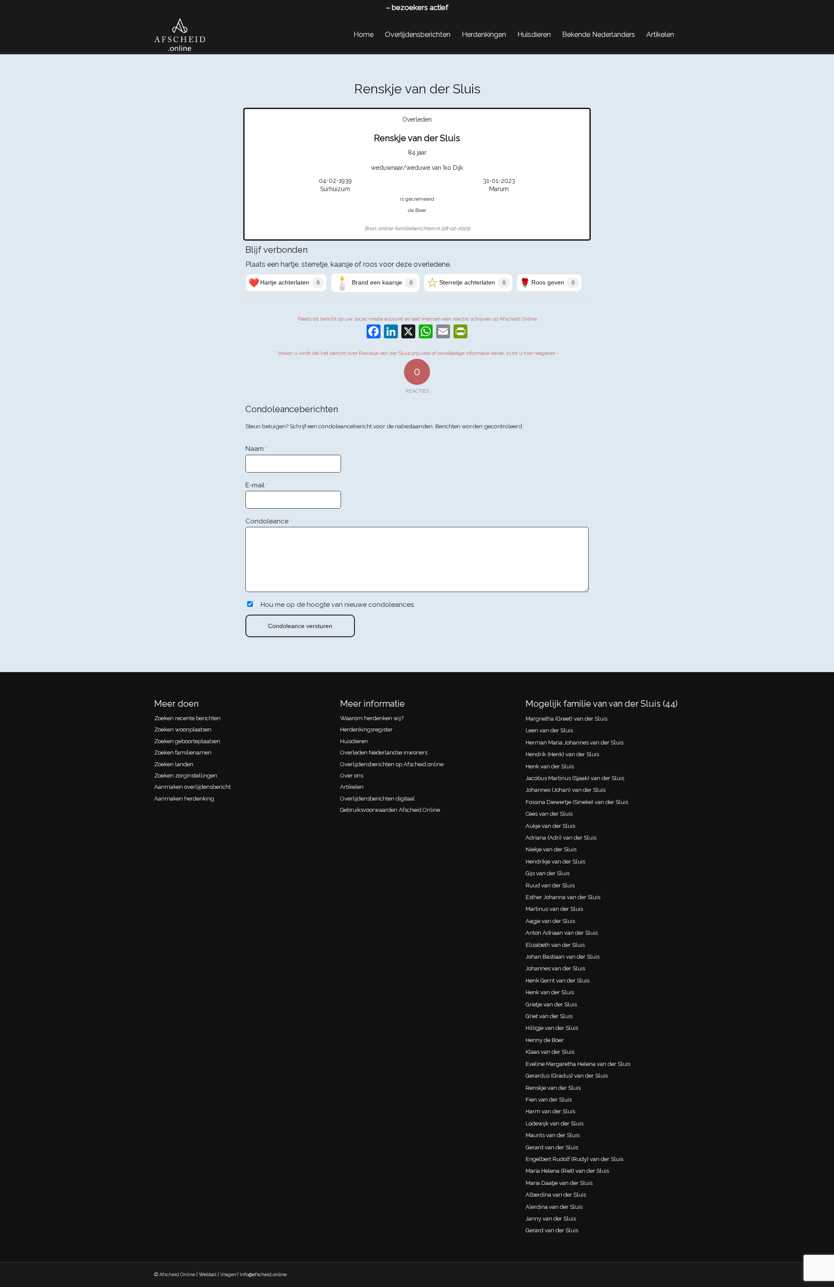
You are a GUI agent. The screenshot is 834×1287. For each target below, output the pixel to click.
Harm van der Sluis (550, 1111)
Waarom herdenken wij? (372, 718)
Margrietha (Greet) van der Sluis (566, 718)
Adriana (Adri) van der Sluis (561, 837)
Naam (256, 449)
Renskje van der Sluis (553, 1088)
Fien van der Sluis (549, 1099)
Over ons (351, 775)
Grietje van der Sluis (551, 1004)
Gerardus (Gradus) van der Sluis (567, 1075)
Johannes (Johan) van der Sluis (566, 790)
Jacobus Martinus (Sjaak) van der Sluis (575, 778)
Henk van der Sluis (550, 766)
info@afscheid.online (263, 1274)
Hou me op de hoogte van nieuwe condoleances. (338, 605)
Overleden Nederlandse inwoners (383, 752)
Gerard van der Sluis (552, 1147)
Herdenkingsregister (366, 729)
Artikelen (352, 787)
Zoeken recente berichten (187, 718)
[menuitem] (363, 35)
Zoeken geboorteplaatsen (187, 741)
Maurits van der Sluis (552, 1135)
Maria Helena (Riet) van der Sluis (567, 1171)
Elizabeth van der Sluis (555, 945)
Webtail (207, 1274)
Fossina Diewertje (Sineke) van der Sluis (577, 802)
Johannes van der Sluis (555, 968)
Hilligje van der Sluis (552, 1028)
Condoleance (268, 521)
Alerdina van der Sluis (554, 1207)
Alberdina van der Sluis (556, 1194)
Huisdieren (354, 741)
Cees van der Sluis (549, 814)
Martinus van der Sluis (554, 909)
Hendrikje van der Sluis (555, 861)
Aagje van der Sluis (550, 921)
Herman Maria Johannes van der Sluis (574, 742)
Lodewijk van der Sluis (554, 1123)
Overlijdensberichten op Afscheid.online (391, 764)
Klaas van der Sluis (550, 1052)
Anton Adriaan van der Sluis (562, 933)
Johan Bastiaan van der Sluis (562, 956)
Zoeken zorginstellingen (185, 775)
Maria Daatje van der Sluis (559, 1183)
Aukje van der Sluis (550, 826)
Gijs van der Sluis (547, 873)
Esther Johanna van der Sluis (563, 897)
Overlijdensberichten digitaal (377, 798)
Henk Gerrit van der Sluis (557, 980)
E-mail (256, 485)
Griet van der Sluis (549, 1016)
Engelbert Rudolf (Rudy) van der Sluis (574, 1159)
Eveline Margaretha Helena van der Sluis (578, 1064)
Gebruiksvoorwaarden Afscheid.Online (390, 810)
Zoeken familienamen (183, 752)
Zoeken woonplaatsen (183, 729)
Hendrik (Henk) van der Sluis (562, 754)
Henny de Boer (545, 1040)
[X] (408, 332)
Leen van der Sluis (549, 730)
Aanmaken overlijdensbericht (192, 787)
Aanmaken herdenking (184, 798)
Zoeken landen (173, 764)
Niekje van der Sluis (551, 849)
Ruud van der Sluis (550, 885)
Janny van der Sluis (551, 1218)
